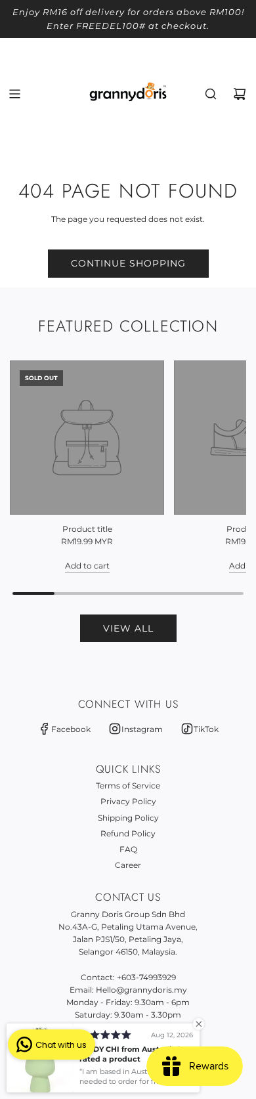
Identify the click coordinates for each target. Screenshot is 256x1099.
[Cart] (239, 93)
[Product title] (87, 437)
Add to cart (87, 566)
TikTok (206, 729)
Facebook (71, 729)
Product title (87, 529)
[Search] (210, 93)
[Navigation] (14, 93)
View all (128, 628)
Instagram (142, 729)
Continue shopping (128, 263)
